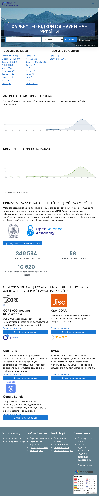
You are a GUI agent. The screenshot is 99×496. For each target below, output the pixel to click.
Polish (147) (7, 65)
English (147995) (10, 55)
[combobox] (23, 39)
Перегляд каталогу (39, 438)
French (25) (7, 77)
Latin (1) (29, 77)
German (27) (8, 74)
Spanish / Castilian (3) (36, 62)
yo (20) (5, 80)
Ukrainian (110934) (11, 59)
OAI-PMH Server (61, 447)
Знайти (71, 39)
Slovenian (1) (32, 83)
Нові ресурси (36, 450)
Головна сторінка (12, 328)
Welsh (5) (6, 83)
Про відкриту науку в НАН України (22, 243)
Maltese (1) (31, 80)
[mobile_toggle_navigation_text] (93, 4)
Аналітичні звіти (86, 465)
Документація (61, 444)
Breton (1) (30, 71)
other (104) (7, 68)
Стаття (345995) (58, 59)
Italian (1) (30, 74)
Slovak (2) (31, 65)
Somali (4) (31, 55)
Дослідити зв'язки (39, 447)
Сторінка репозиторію (25, 332)
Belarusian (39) (9, 71)
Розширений (85, 40)
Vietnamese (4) (33, 59)
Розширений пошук (16, 441)
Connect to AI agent (63, 450)
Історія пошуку (13, 438)
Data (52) (54, 55)
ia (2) (28, 68)
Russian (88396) (10, 62)
